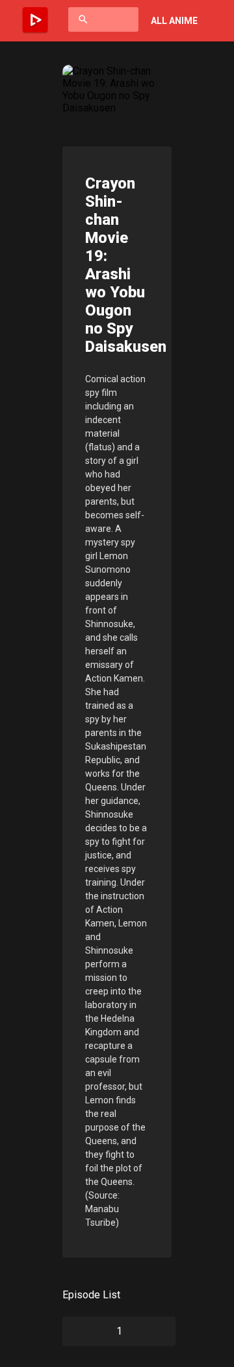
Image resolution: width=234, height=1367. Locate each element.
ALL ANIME (174, 21)
